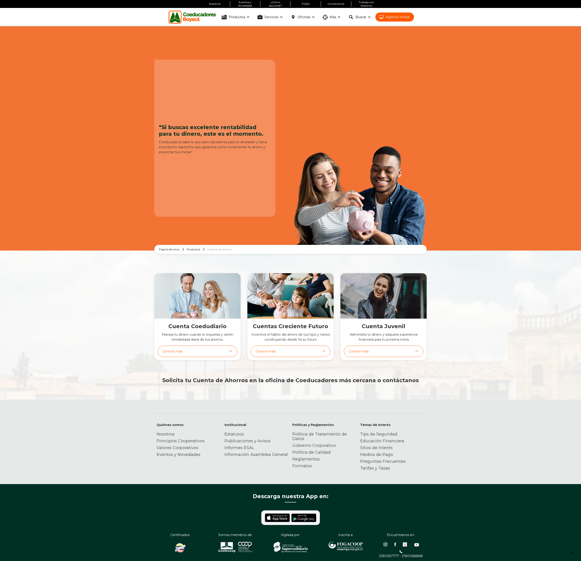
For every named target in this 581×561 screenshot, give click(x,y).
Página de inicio (169, 249)
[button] (236, 17)
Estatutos (234, 434)
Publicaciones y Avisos (247, 441)
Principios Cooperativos (180, 441)
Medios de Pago (376, 454)
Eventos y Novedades (178, 454)
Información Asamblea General (256, 454)
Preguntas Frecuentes (383, 461)
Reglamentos (306, 459)
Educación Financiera (382, 441)
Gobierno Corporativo (314, 445)
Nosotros (166, 434)
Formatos (302, 466)
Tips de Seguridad (378, 434)
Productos (193, 249)
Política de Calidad (311, 452)
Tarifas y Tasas (375, 468)
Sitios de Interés (376, 447)
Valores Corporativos (177, 447)
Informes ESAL (239, 447)
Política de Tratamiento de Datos (319, 436)
